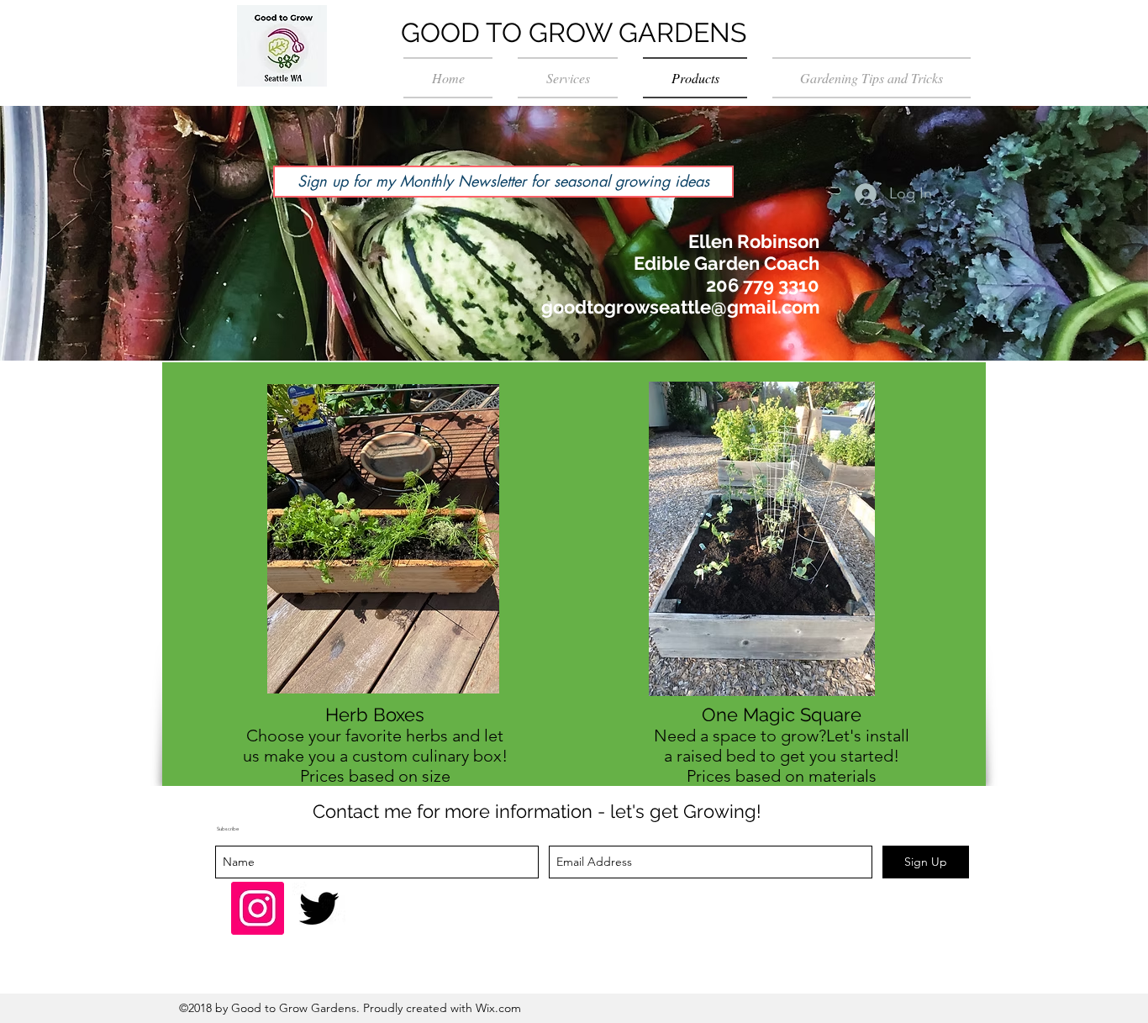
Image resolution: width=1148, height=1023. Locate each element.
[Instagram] (257, 908)
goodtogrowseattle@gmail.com (680, 307)
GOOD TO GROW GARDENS (573, 32)
